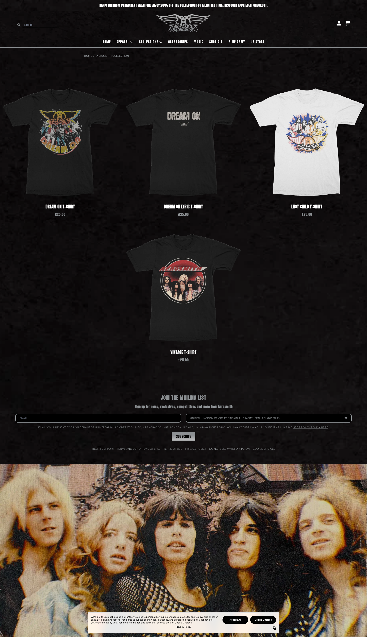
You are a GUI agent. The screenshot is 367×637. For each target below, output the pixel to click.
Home (88, 55)
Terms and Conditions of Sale (139, 448)
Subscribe (183, 436)
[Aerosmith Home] (183, 23)
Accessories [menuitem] (178, 41)
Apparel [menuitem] (123, 41)
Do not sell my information (229, 448)
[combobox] (41, 24)
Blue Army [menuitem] (237, 41)
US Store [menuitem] (258, 41)
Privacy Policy (195, 448)
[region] (183, 5)
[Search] (18, 24)
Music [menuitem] (198, 41)
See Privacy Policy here (310, 427)
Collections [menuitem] (148, 41)
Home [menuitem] (106, 41)
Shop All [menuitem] (216, 41)
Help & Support (103, 448)
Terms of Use (173, 448)
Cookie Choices (264, 448)
